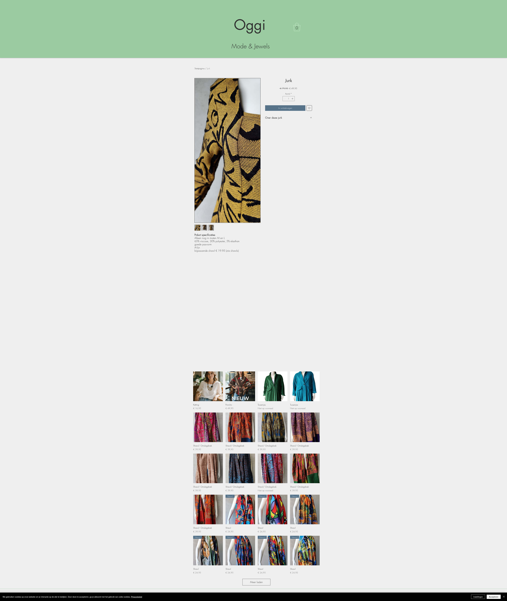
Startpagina (199, 68)
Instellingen (478, 596)
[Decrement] (284, 98)
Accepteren (493, 596)
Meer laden (256, 582)
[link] (296, 27)
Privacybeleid (136, 596)
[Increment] (292, 98)
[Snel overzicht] (208, 386)
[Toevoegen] (309, 108)
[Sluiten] (503, 597)
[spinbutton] (288, 98)
